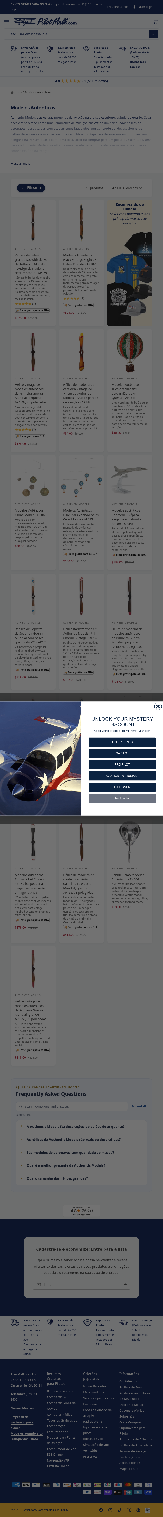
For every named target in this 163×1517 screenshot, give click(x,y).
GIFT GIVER (122, 787)
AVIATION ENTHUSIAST (122, 775)
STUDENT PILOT (122, 742)
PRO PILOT (122, 764)
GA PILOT (122, 753)
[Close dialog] (158, 706)
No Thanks (122, 798)
